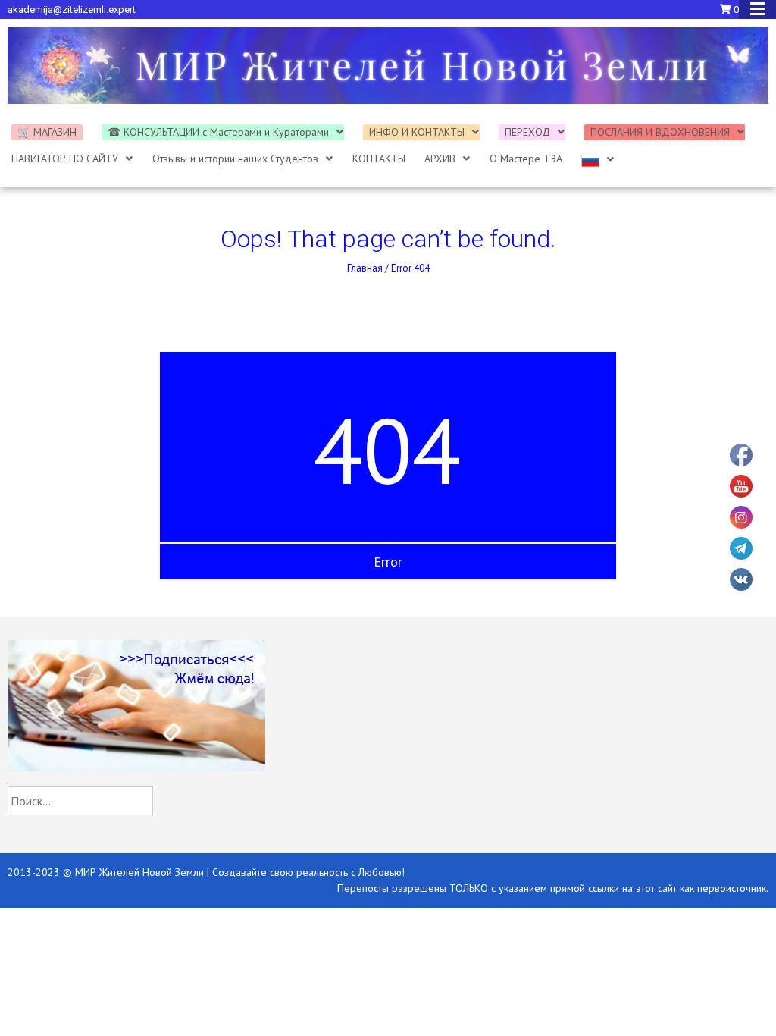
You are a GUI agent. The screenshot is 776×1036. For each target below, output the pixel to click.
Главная (365, 268)
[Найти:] (80, 801)
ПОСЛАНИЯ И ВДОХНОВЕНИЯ (660, 132)
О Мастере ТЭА (526, 158)
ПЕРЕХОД (527, 132)
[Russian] (598, 160)
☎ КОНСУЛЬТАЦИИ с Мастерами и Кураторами (218, 132)
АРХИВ (439, 158)
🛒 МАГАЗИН (47, 132)
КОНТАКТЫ (378, 158)
